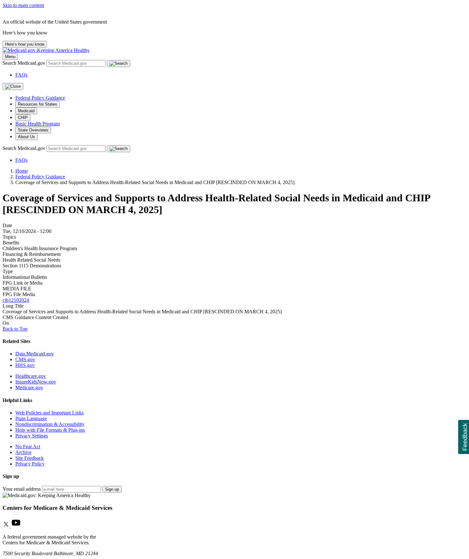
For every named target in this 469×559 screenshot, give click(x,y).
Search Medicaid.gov (25, 63)
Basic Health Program (37, 123)
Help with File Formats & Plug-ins (50, 430)
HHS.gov (25, 365)
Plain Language (31, 418)
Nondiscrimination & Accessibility (50, 424)
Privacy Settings (31, 435)
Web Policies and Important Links (49, 412)
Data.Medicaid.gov (34, 353)
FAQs (21, 75)
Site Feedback (29, 458)
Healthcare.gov (30, 376)
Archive (23, 452)
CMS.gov (25, 359)
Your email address (22, 489)
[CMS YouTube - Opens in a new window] (16, 526)
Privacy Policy (30, 463)
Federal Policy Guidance (40, 98)
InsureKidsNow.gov (35, 381)
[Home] (46, 50)
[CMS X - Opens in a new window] (7, 526)
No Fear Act (27, 446)
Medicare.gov (29, 387)
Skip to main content (23, 5)
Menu (10, 56)
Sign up (112, 489)
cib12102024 (16, 300)
